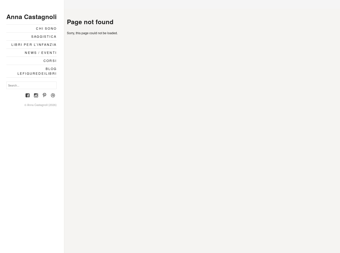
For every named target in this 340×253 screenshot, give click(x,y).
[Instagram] (36, 96)
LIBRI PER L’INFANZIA (34, 44)
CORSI (50, 60)
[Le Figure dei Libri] (53, 96)
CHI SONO (46, 28)
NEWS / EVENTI (41, 52)
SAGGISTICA (44, 36)
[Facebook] (27, 96)
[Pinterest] (44, 96)
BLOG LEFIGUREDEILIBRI (37, 71)
